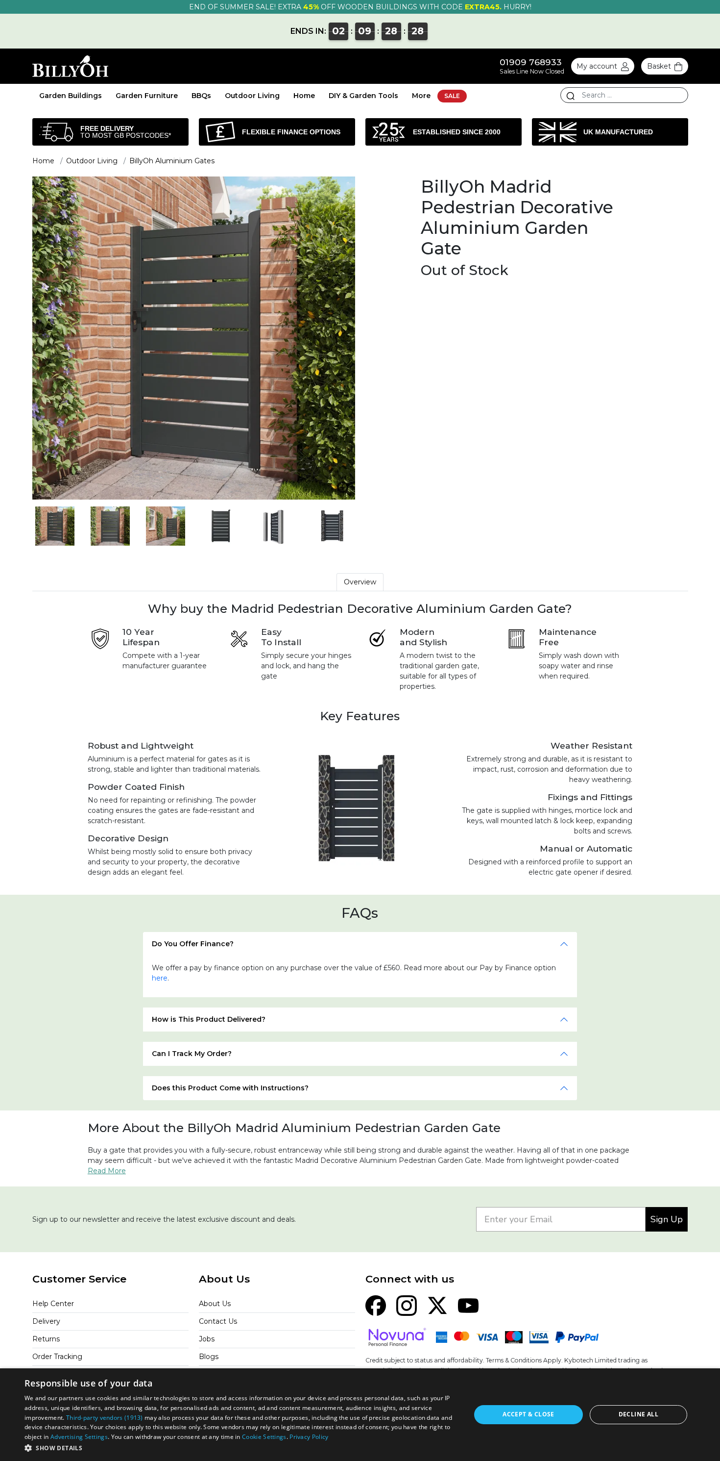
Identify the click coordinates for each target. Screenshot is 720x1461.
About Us (215, 1303)
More (421, 95)
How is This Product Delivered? (208, 1019)
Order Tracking (57, 1356)
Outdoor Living (252, 95)
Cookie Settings (264, 1437)
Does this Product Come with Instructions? (230, 1087)
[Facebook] (375, 1305)
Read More (107, 1170)
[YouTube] (468, 1305)
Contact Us (218, 1321)
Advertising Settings (79, 1437)
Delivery (46, 1321)
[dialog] (360, 1414)
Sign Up (666, 1219)
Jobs (207, 1339)
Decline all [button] (638, 1414)
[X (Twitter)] (437, 1305)
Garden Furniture (147, 95)
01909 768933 (531, 62)
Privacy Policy (308, 1437)
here (160, 978)
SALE (452, 96)
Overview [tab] (360, 582)
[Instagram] (406, 1305)
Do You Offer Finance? (193, 943)
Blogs (208, 1356)
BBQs (201, 95)
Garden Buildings (70, 95)
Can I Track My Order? (192, 1053)
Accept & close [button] (528, 1414)
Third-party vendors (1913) (104, 1417)
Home (304, 95)
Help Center (53, 1303)
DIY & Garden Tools (363, 95)
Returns (46, 1339)
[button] (240, 1448)
